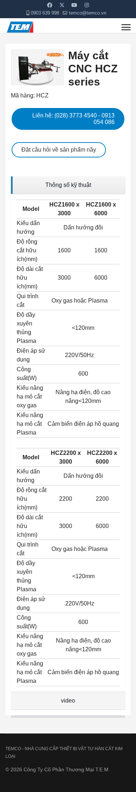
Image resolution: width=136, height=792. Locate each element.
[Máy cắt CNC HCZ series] (38, 67)
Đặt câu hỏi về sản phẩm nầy (58, 150)
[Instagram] (87, 5)
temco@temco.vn (87, 13)
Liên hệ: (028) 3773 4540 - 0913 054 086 (73, 118)
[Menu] (126, 27)
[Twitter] (62, 5)
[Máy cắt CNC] (122, 54)
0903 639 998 (45, 13)
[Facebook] (49, 5)
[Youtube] (74, 5)
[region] (68, 185)
